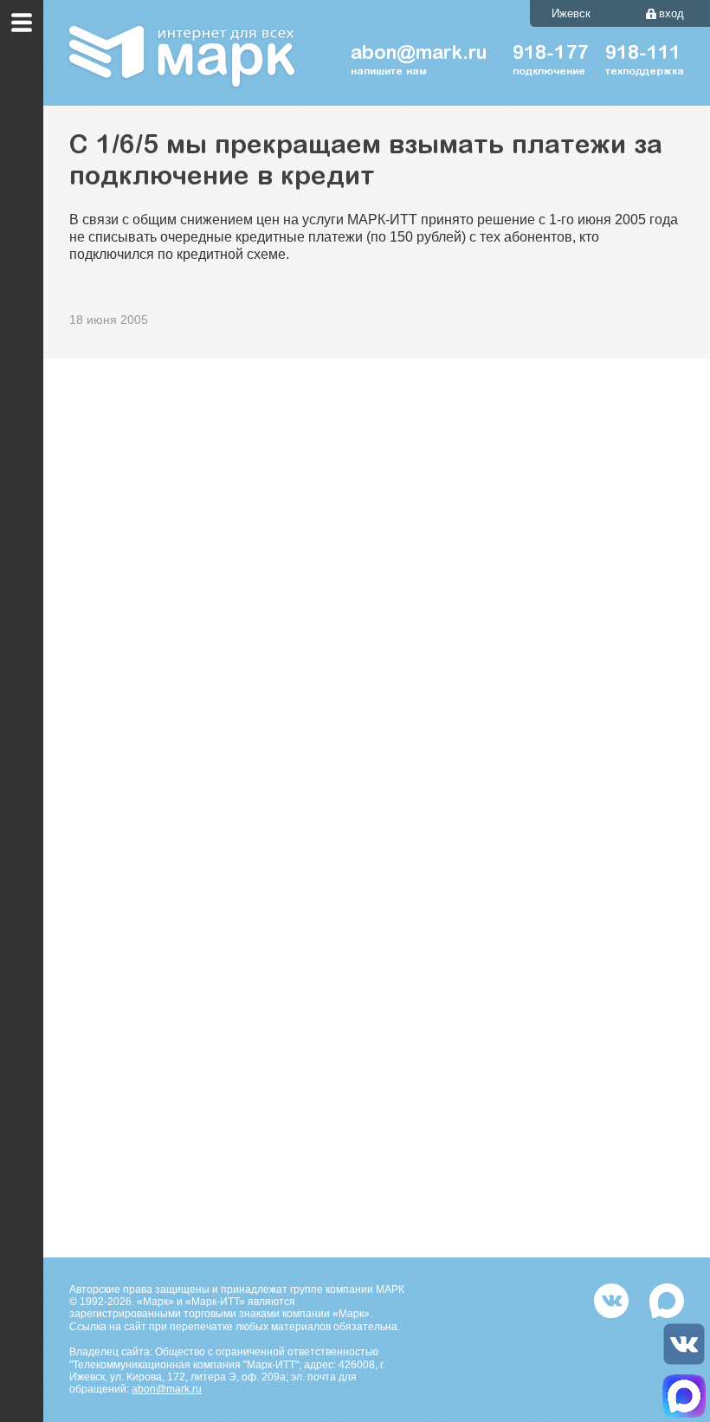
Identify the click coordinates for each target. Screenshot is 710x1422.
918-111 (643, 54)
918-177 (550, 54)
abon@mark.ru (167, 1389)
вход (671, 13)
